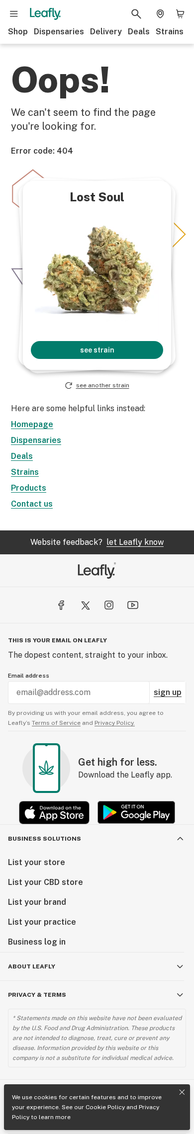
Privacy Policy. (115, 722)
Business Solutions (44, 838)
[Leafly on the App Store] (54, 812)
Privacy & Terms (37, 994)
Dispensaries (59, 31)
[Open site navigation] (14, 14)
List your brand (37, 902)
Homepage (32, 424)
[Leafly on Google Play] (136, 812)
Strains (170, 31)
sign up (168, 692)
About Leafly (31, 966)
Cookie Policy (105, 1107)
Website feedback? (97, 542)
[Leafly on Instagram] (109, 605)
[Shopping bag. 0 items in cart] (180, 14)
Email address (28, 675)
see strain (97, 350)
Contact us (32, 504)
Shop (18, 31)
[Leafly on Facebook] (61, 605)
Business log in (37, 942)
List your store (36, 862)
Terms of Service (56, 722)
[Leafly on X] (85, 605)
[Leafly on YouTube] (133, 605)
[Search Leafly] (136, 14)
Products (28, 488)
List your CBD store (45, 882)
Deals (139, 31)
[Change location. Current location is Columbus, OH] (160, 14)
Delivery (106, 31)
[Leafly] (45, 14)
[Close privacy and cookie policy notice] (182, 1092)
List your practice (42, 922)
